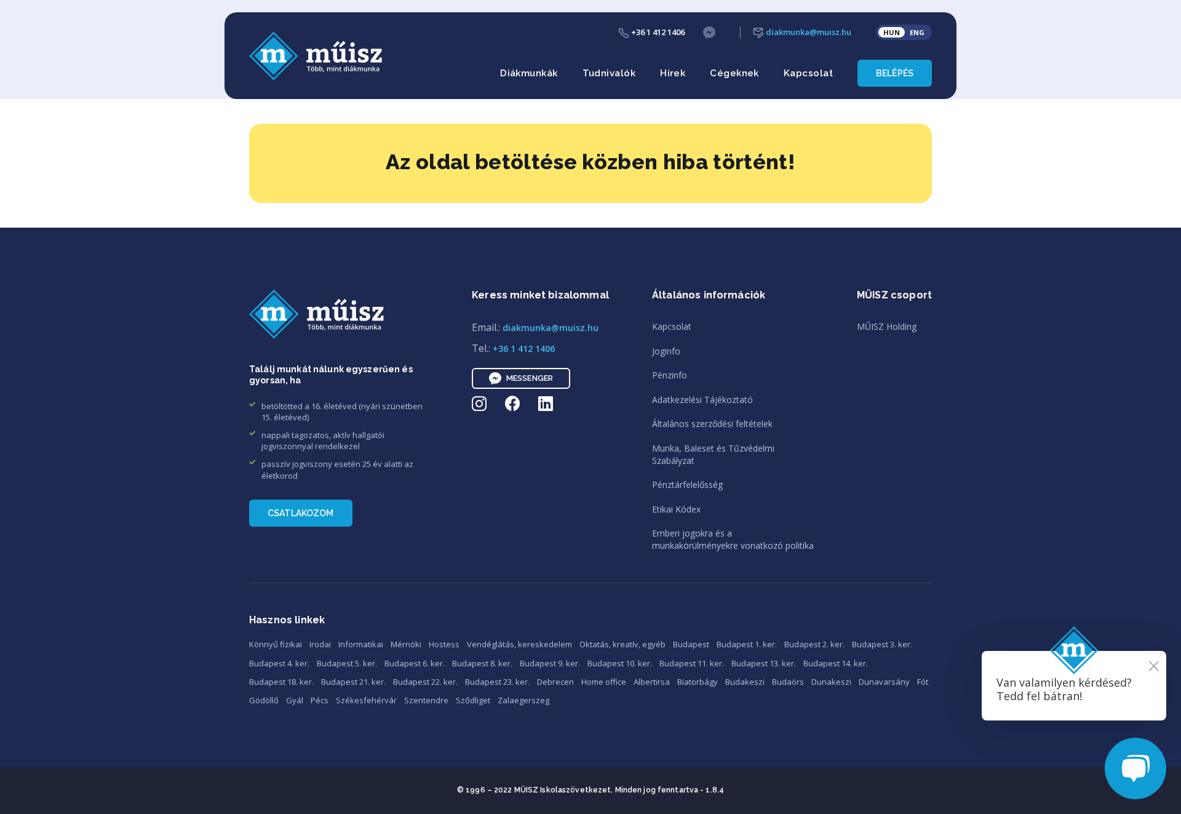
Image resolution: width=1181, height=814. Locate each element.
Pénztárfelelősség (687, 484)
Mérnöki (406, 644)
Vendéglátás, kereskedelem (519, 644)
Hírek (672, 73)
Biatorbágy (697, 681)
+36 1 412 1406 (657, 32)
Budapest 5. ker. (347, 663)
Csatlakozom (301, 513)
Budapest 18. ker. (281, 681)
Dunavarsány (884, 681)
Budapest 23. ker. (497, 681)
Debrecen (555, 681)
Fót (922, 681)
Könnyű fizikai (275, 644)
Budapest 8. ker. (482, 663)
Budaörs (788, 681)
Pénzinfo (669, 375)
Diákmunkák (529, 73)
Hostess (444, 644)
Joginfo (666, 351)
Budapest (691, 644)
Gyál (294, 700)
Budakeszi (745, 681)
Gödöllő (264, 700)
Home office (603, 681)
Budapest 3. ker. (882, 644)
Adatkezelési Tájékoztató (702, 399)
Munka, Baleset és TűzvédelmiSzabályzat (713, 454)
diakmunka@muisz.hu (807, 32)
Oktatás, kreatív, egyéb (622, 644)
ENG (917, 32)
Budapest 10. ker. (619, 663)
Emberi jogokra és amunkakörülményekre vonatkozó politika (733, 539)
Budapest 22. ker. (425, 681)
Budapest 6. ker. (414, 663)
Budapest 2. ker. (814, 644)
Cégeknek (734, 73)
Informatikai (360, 644)
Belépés (894, 73)
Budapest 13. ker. (763, 663)
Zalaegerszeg (523, 700)
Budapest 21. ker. (353, 681)
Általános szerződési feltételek (712, 423)
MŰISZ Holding (887, 326)
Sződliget (473, 700)
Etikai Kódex (676, 509)
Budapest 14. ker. (835, 663)
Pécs (319, 700)
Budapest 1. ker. (747, 644)
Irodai (320, 644)
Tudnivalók (609, 73)
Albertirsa (652, 681)
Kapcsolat (808, 73)
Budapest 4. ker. (279, 663)
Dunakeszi (831, 681)
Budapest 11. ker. (691, 663)
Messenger (529, 378)
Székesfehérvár (366, 700)
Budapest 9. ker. (550, 663)
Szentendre (426, 700)
